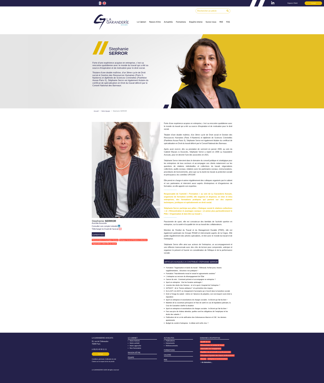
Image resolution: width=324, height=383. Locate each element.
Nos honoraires (135, 348)
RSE (221, 22)
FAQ (228, 22)
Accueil (96, 111)
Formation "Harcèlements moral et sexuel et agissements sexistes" (191, 273)
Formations (181, 22)
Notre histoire (135, 341)
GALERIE (167, 355)
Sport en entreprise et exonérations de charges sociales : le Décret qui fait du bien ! (196, 300)
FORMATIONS (169, 350)
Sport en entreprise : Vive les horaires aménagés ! (184, 282)
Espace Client (293, 3)
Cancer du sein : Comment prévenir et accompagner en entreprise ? (191, 279)
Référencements (172, 346)
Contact (313, 3)
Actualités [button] (168, 22)
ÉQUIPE (131, 357)
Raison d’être (155, 22)
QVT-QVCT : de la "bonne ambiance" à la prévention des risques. (189, 288)
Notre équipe (106, 111)
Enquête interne (195, 22)
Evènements (170, 343)
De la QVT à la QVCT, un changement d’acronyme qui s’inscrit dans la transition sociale (198, 291)
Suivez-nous (211, 22)
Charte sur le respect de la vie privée (103, 361)
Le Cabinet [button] (141, 22)
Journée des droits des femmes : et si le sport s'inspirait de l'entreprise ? (193, 285)
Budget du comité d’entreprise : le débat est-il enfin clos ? (187, 323)
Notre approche (135, 346)
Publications (170, 341)
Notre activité (134, 343)
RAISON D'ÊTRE (134, 353)
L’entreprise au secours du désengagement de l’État (185, 276)
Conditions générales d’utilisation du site (104, 359)
